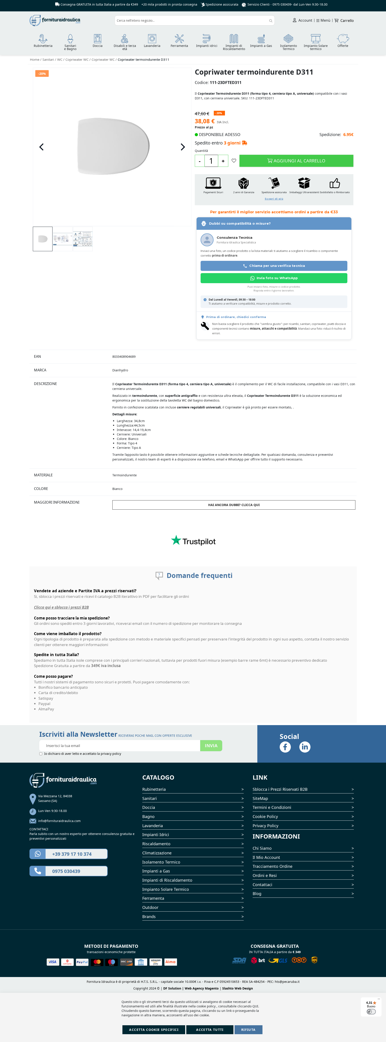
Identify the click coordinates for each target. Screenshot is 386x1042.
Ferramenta (153, 898)
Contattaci (262, 884)
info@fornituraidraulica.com (59, 821)
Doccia (148, 807)
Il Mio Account (266, 857)
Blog (257, 893)
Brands (149, 916)
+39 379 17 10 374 (72, 854)
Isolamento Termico (161, 862)
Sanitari (48, 59)
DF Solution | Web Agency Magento (191, 988)
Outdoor (150, 907)
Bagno (148, 816)
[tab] (70, 356)
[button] (42, 147)
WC (60, 59)
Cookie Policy (265, 816)
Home (35, 59)
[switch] (371, 1011)
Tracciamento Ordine (272, 866)
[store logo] (70, 20)
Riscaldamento (156, 843)
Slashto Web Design (237, 988)
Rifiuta (248, 1029)
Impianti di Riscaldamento (167, 880)
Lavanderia (152, 825)
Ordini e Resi (265, 875)
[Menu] (379, 1000)
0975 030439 (282, 4)
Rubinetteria (154, 789)
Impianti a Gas (156, 871)
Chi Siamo (262, 848)
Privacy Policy (265, 825)
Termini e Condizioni (272, 807)
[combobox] (195, 20)
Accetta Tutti (210, 1029)
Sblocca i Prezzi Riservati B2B (280, 789)
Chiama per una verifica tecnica (277, 266)
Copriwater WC (77, 59)
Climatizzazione (157, 853)
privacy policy (111, 753)
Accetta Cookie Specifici (153, 1029)
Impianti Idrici (155, 834)
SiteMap (260, 798)
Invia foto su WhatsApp (277, 278)
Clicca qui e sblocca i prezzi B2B (61, 607)
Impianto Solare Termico (165, 889)
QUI (255, 1006)
